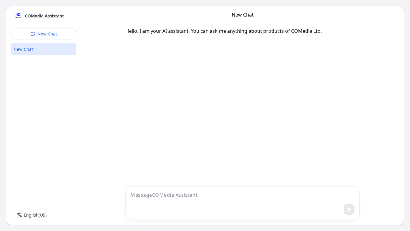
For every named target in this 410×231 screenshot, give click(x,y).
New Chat (47, 34)
